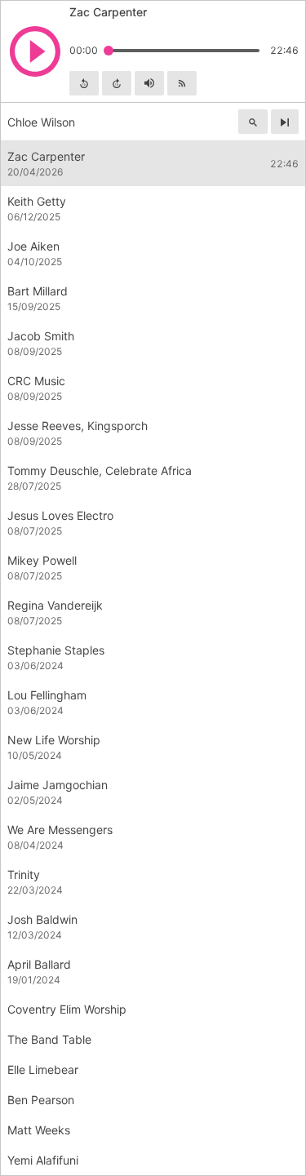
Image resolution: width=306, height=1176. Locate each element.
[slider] (108, 50)
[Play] (35, 51)
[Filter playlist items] (253, 121)
